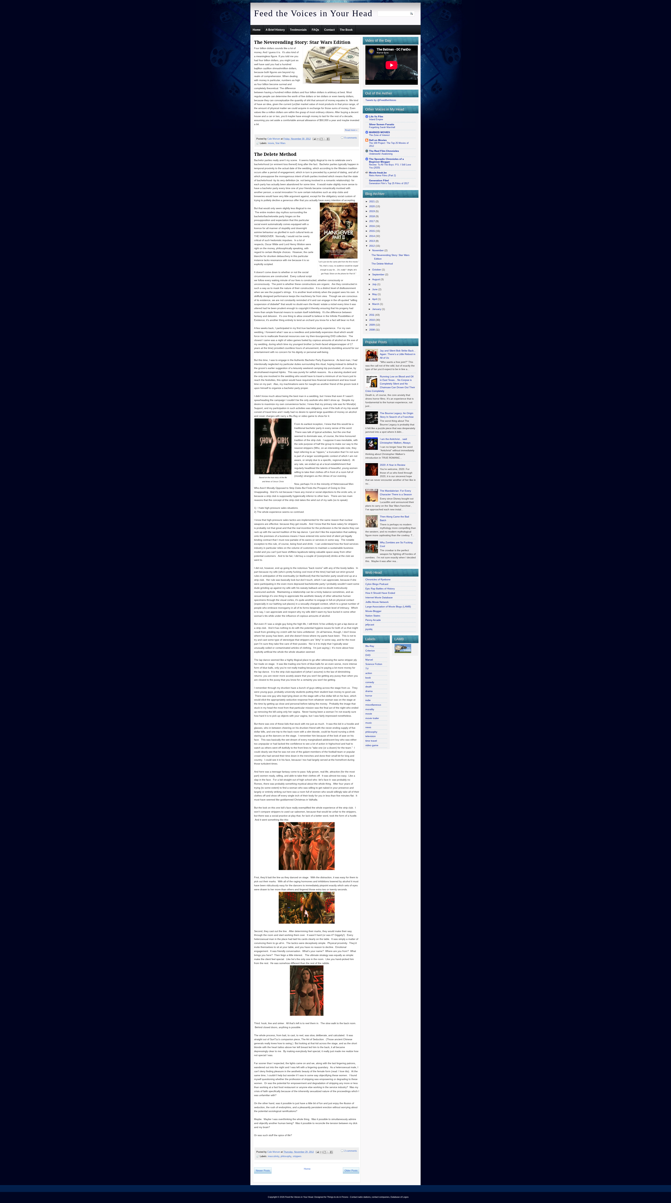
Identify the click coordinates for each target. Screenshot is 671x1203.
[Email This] (318, 139)
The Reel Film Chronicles (384, 151)
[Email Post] (314, 138)
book (368, 677)
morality (369, 709)
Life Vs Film (376, 116)
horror (368, 695)
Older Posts (351, 1170)
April (375, 299)
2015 (372, 231)
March (376, 304)
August (376, 279)
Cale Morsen (274, 138)
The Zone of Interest (379, 135)
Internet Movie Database (379, 597)
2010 (372, 319)
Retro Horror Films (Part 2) (382, 175)
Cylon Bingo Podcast (376, 584)
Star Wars (280, 143)
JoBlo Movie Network (377, 602)
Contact (329, 29)
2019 (372, 211)
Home (257, 29)
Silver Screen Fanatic (381, 124)
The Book (346, 29)
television (370, 736)
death (368, 686)
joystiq (368, 629)
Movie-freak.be (378, 172)
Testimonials (298, 29)
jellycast (369, 624)
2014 (372, 236)
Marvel (369, 659)
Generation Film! (379, 180)
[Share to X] (325, 139)
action (368, 673)
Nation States (372, 615)
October (377, 269)
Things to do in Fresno (337, 1197)
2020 (372, 206)
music (368, 722)
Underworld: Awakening (380, 154)
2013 (372, 241)
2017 (372, 221)
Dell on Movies (378, 140)
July (374, 284)
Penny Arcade (373, 620)
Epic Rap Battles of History (380, 588)
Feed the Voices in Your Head (313, 13)
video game (371, 745)
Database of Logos (400, 1197)
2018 (372, 216)
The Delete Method (275, 154)
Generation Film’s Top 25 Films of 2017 (389, 183)
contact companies (380, 1197)
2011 (372, 314)
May (375, 294)
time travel (371, 740)
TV (367, 668)
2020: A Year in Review (392, 464)
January (377, 309)
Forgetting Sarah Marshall (382, 127)
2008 (372, 329)
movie (271, 143)
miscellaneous (373, 704)
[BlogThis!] (321, 139)
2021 (372, 201)
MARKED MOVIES (379, 132)
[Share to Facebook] (328, 139)
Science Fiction (373, 664)
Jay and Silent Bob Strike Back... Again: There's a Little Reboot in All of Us (398, 354)
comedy (369, 682)
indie (368, 700)
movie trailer (372, 718)
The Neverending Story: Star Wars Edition (302, 42)
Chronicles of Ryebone (378, 579)
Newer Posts (263, 1170)
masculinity (273, 1156)
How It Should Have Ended (380, 593)
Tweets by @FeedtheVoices (380, 100)
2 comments (350, 1151)
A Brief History (275, 29)
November (378, 250)
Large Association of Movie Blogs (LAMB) (388, 606)
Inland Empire (376, 119)
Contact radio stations (360, 1197)
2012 (372, 245)
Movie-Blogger (373, 611)
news (368, 727)
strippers (297, 1156)
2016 (372, 226)
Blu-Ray (369, 646)
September (378, 274)
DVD (367, 655)
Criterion (370, 650)
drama (369, 691)
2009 (372, 324)
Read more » (351, 130)
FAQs (315, 29)
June (375, 289)
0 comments (350, 137)
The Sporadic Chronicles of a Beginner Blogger (386, 160)
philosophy (286, 1156)
